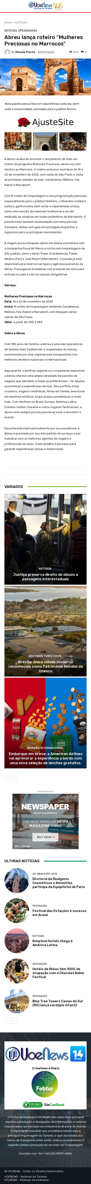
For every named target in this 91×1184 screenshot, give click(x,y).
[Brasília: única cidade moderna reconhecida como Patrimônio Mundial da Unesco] (45, 631)
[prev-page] (7, 777)
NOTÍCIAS (21, 22)
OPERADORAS (27, 30)
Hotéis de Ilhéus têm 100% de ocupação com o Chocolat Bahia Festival (58, 973)
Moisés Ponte (25, 52)
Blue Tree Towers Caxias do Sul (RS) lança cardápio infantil (57, 1003)
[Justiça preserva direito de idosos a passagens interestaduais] (45, 539)
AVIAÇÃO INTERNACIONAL (45, 747)
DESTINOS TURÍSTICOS (44, 656)
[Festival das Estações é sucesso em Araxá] (16, 910)
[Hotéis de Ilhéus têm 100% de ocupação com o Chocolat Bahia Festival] (16, 971)
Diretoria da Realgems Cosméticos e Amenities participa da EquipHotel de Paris (58, 883)
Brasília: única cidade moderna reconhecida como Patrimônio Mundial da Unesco (45, 666)
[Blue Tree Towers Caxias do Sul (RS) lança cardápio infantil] (16, 1001)
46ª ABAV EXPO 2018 (44, 874)
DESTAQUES (39, 906)
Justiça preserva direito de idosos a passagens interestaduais (45, 576)
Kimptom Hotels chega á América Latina (52, 943)
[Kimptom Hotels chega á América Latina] (16, 940)
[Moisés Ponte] (7, 52)
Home (8, 22)
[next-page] (14, 777)
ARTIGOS (45, 568)
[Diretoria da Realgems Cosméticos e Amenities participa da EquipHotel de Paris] (16, 880)
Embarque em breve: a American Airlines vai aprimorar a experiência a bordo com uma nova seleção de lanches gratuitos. (45, 758)
